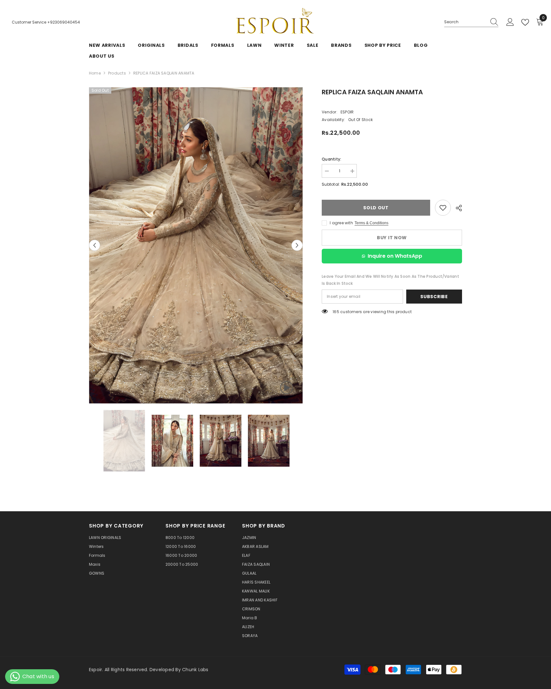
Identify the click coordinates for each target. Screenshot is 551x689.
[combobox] (465, 22)
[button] (94, 245)
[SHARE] (456, 208)
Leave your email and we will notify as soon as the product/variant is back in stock (390, 280)
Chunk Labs (195, 669)
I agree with (341, 223)
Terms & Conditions (371, 223)
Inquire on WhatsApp (395, 256)
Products (117, 73)
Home (95, 73)
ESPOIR (347, 112)
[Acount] (510, 22)
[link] (443, 208)
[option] (196, 245)
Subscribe (434, 296)
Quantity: (331, 159)
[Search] (471, 22)
